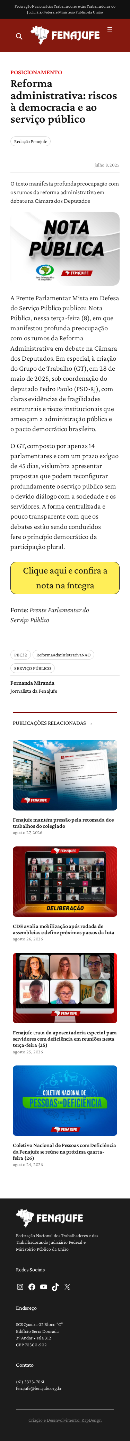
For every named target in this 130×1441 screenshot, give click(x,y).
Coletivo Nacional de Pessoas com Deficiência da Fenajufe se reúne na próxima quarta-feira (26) (64, 1151)
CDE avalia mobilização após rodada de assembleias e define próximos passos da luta (64, 929)
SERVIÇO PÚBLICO (32, 668)
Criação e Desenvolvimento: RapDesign (65, 1420)
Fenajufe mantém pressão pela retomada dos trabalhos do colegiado (63, 823)
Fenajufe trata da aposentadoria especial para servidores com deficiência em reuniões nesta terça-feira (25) (65, 1039)
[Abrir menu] (110, 30)
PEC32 (20, 654)
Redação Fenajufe (30, 141)
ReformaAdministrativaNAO (63, 654)
